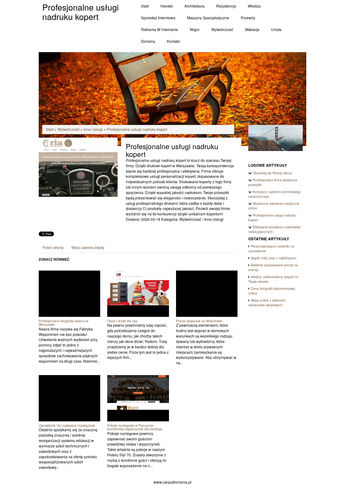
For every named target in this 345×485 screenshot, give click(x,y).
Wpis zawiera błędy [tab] (87, 247)
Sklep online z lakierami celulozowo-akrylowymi (267, 302)
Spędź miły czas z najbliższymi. (274, 258)
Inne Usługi (93, 129)
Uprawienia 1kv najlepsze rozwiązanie (67, 425)
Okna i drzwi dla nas (122, 320)
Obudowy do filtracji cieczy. (273, 173)
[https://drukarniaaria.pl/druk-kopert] (78, 166)
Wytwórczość (69, 129)
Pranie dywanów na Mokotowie (199, 320)
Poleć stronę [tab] (52, 247)
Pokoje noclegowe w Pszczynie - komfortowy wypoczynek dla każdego (134, 427)
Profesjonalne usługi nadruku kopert (137, 129)
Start (50, 129)
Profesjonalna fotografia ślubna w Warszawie (63, 322)
